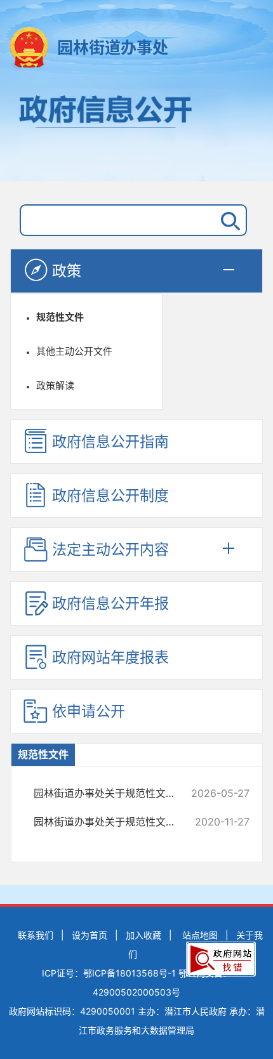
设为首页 (89, 935)
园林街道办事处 (112, 47)
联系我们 (35, 935)
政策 (66, 271)
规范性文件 (60, 317)
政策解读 (55, 385)
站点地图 (200, 935)
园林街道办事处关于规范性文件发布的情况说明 (113, 793)
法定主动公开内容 (110, 549)
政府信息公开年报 (110, 603)
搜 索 (228, 220)
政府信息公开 (136, 132)
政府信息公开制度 (110, 495)
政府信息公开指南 (110, 442)
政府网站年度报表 (110, 657)
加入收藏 (143, 935)
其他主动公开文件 (74, 351)
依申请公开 (88, 711)
